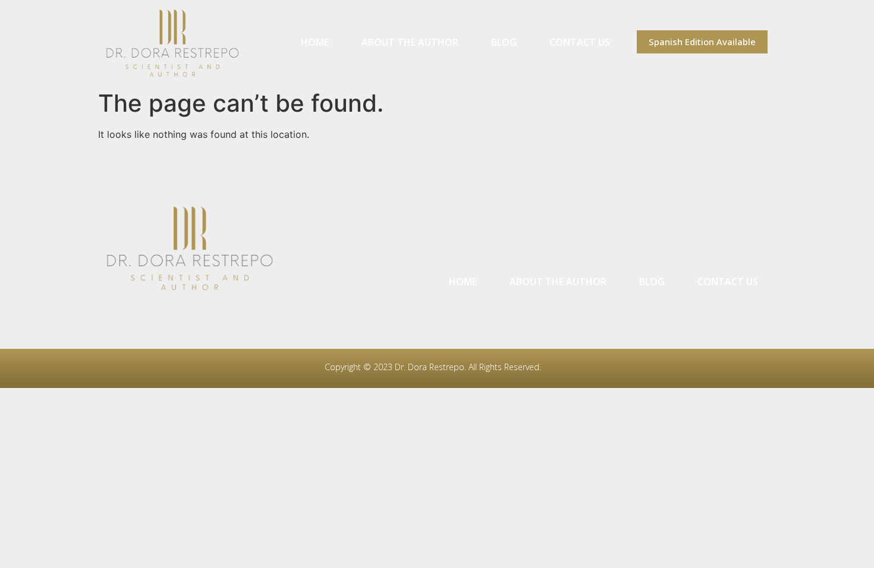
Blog (504, 42)
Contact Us (579, 42)
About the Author (409, 42)
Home (315, 42)
